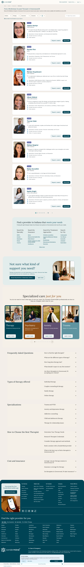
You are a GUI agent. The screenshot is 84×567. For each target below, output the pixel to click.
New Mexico (46, 536)
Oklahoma (58, 525)
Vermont (72, 527)
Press (59, 500)
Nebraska (45, 529)
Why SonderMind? (63, 2)
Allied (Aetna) (31, 238)
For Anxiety (24, 492)
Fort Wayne (63, 237)
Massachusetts (32, 527)
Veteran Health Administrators (73, 496)
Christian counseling (48, 235)
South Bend (63, 242)
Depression (19, 238)
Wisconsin (72, 531)
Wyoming (72, 536)
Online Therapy (25, 488)
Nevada (44, 538)
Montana (31, 542)
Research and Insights (39, 499)
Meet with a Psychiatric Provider (39, 489)
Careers (60, 496)
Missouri (31, 538)
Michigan (31, 533)
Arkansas (3, 529)
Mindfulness (46, 240)
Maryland (31, 529)
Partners (60, 502)
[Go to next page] (52, 213)
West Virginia (73, 533)
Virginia (72, 525)
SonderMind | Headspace (73, 493)
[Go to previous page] (32, 213)
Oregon (58, 527)
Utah (57, 542)
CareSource (31, 244)
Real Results (61, 494)
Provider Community (50, 486)
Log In (47, 490)
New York (45, 540)
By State (4, 522)
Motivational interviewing (49, 242)
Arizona (3, 531)
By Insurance (10, 522)
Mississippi (31, 540)
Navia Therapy (73, 498)
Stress (18, 240)
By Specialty (18, 522)
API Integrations (74, 500)
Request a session (56, 40)
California (3, 533)
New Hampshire (46, 531)
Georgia (17, 527)
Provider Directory (38, 491)
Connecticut (4, 538)
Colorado (3, 536)
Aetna (29, 235)
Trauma (19, 242)
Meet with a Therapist (38, 486)
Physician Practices (74, 488)
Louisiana (31, 525)
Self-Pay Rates (37, 501)
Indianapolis (64, 235)
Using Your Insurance (38, 495)
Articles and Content (38, 497)
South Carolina (60, 533)
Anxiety (18, 237)
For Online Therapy (27, 522)
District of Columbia (6, 540)
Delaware (3, 542)
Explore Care (71, 2)
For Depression (25, 494)
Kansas (17, 540)
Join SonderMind (49, 488)
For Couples (24, 496)
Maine (30, 531)
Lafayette (63, 240)
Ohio (44, 542)
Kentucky (17, 542)
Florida (16, 525)
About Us (60, 488)
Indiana (17, 538)
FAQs (59, 490)
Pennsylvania (59, 529)
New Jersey (45, 533)
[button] (22, 277)
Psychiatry (24, 490)
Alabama (3, 527)
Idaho (16, 533)
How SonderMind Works (39, 493)
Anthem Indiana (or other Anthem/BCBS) (34, 241)
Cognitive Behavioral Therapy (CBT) (50, 237)
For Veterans (24, 498)
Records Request (62, 504)
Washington (73, 529)
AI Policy (60, 498)
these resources (56, 552)
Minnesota (31, 536)
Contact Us (60, 492)
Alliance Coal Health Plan (34, 237)
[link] (42, 32)
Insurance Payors (74, 490)
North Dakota (46, 527)
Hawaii (17, 529)
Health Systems (73, 486)
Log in (78, 2)
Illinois (16, 536)
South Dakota (59, 536)
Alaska (3, 525)
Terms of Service (13, 563)
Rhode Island (59, 531)
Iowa (16, 531)
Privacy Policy (6, 563)
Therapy (23, 486)
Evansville (63, 238)
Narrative (45, 244)
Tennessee (58, 538)
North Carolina (46, 525)
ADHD (18, 235)
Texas (57, 540)
